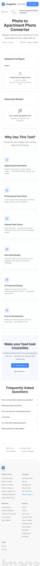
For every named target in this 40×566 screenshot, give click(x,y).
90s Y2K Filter (26, 491)
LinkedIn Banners (8, 510)
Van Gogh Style (27, 478)
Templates (25, 530)
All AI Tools (10, 448)
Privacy (4, 549)
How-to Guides (27, 520)
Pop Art (24, 481)
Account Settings (28, 451)
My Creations (11, 451)
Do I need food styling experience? (14, 423)
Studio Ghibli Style (8, 498)
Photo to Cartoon (8, 485)
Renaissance (26, 485)
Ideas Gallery (26, 527)
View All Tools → (27, 494)
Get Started (32, 4)
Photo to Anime (7, 481)
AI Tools (14, 12)
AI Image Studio (25, 448)
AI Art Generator (7, 478)
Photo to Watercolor (8, 491)
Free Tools (21, 4)
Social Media (6, 520)
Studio (24, 507)
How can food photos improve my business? (17, 400)
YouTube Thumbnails (9, 514)
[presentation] (20, 78)
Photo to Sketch (7, 488)
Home (6, 12)
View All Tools (19, 371)
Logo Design (6, 517)
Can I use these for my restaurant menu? (16, 411)
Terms (4, 546)
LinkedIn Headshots (9, 494)
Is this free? (6, 417)
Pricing (24, 510)
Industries (25, 536)
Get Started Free (21, 365)
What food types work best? (12, 405)
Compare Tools (27, 517)
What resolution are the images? (13, 428)
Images (7, 65)
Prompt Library (27, 523)
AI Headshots (6, 507)
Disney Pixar (26, 488)
